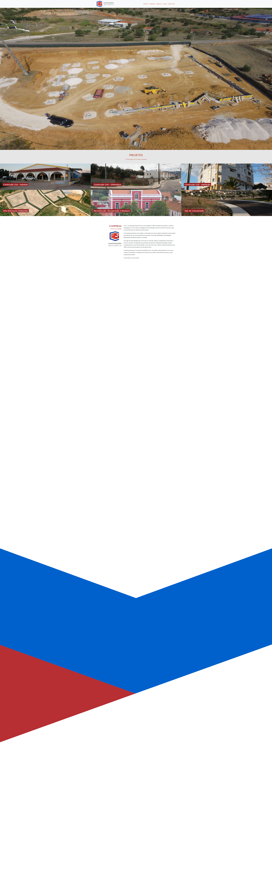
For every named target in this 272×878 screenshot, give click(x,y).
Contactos (171, 4)
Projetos (146, 4)
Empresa (153, 4)
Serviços (158, 4)
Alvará (164, 4)
